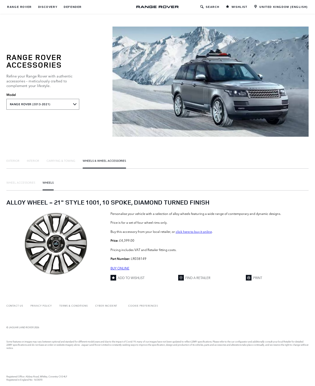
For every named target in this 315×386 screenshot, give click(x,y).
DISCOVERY (47, 6)
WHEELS (48, 182)
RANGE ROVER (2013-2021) (30, 104)
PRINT (257, 277)
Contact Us (14, 305)
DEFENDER (73, 6)
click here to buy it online (194, 231)
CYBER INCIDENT (106, 305)
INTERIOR (33, 161)
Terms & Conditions (73, 305)
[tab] (12, 160)
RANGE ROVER (19, 6)
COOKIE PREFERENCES (143, 305)
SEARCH (213, 6)
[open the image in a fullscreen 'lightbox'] (56, 243)
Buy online (119, 268)
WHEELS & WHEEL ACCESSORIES (104, 161)
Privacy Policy (41, 305)
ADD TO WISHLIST (131, 277)
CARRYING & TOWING (61, 161)
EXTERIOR (12, 161)
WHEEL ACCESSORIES (20, 182)
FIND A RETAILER (197, 277)
